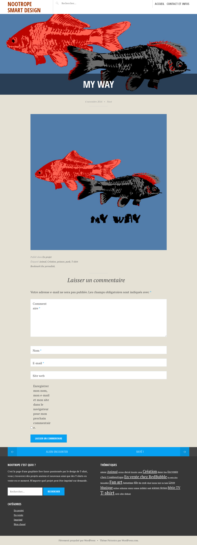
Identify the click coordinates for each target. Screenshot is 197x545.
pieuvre (130, 488)
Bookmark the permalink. (42, 266)
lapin (166, 483)
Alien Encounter (57, 452)
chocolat (134, 472)
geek (144, 482)
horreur (154, 483)
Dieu (165, 472)
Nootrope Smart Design (24, 7)
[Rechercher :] (74, 3)
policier (143, 488)
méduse (116, 488)
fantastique (128, 482)
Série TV (174, 487)
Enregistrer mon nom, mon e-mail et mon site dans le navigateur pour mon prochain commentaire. (41, 407)
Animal (42, 261)
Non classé (20, 524)
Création (51, 261)
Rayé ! (140, 452)
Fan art (115, 482)
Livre (172, 482)
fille (136, 482)
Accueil (159, 4)
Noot (109, 101)
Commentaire (40, 306)
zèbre (122, 494)
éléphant (128, 494)
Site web (39, 376)
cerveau (121, 472)
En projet (47, 257)
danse (160, 472)
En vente (18, 515)
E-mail (38, 363)
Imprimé (18, 519)
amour (103, 472)
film (140, 483)
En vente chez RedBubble (145, 476)
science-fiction (159, 487)
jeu (163, 483)
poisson (60, 261)
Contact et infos (178, 4)
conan (140, 472)
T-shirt (74, 261)
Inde (159, 483)
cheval (127, 472)
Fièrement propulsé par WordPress (77, 540)
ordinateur (123, 488)
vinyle (117, 494)
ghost (149, 483)
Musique (106, 487)
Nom (37, 350)
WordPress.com (130, 540)
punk (68, 261)
